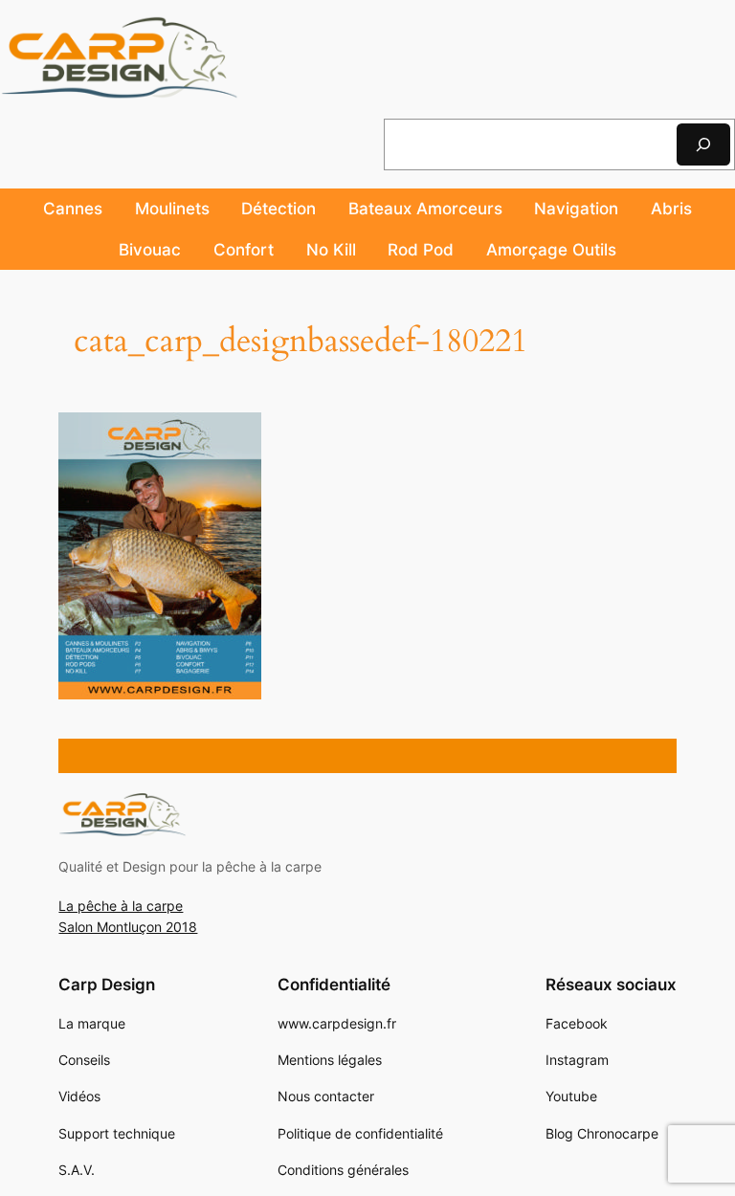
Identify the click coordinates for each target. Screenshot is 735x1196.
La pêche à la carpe (120, 905)
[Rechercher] (703, 144)
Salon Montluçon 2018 (127, 927)
